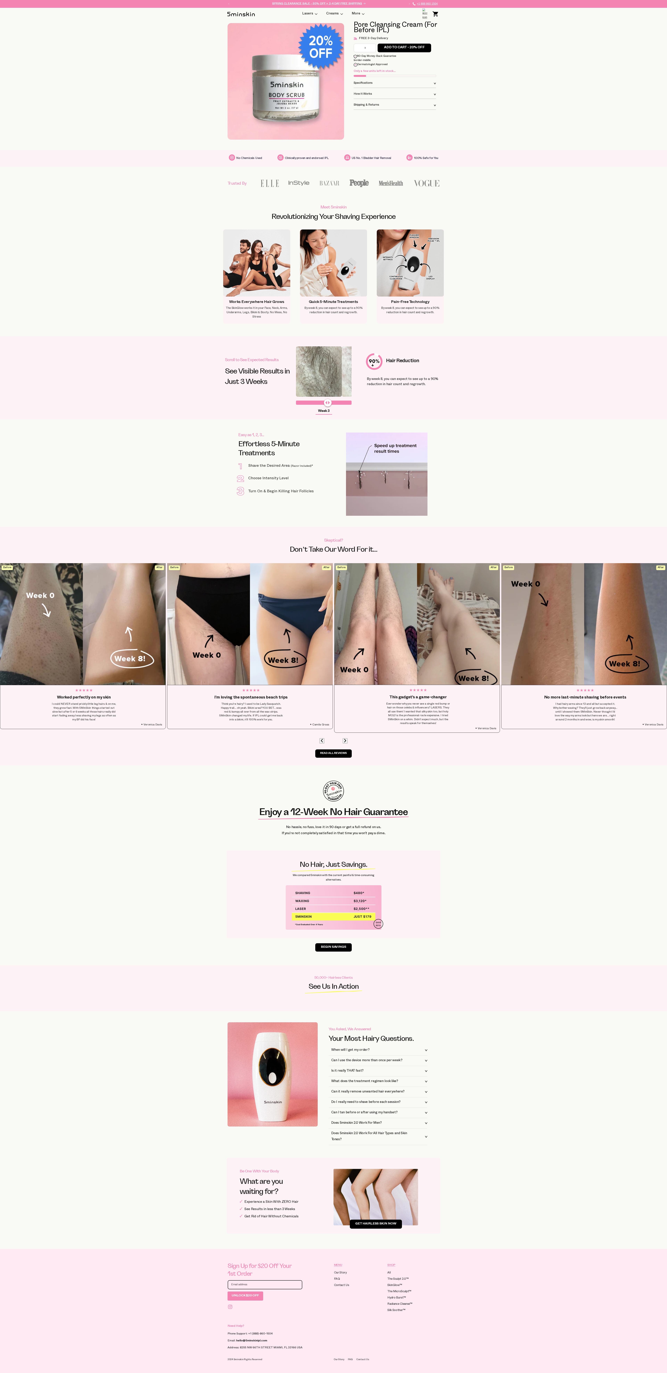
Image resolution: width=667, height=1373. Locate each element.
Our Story (340, 1273)
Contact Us (341, 1285)
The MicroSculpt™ (399, 1292)
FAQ (337, 1279)
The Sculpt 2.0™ (398, 1279)
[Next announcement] (409, 4)
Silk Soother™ (396, 1310)
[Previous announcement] (229, 4)
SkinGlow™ (394, 1285)
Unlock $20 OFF (245, 1296)
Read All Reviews (333, 753)
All (389, 1273)
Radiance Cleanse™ (399, 1304)
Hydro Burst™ (396, 1298)
